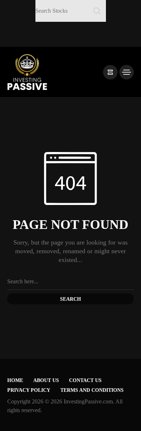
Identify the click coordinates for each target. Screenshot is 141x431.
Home (15, 380)
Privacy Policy (28, 390)
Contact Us (85, 380)
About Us (46, 380)
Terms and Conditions (92, 390)
